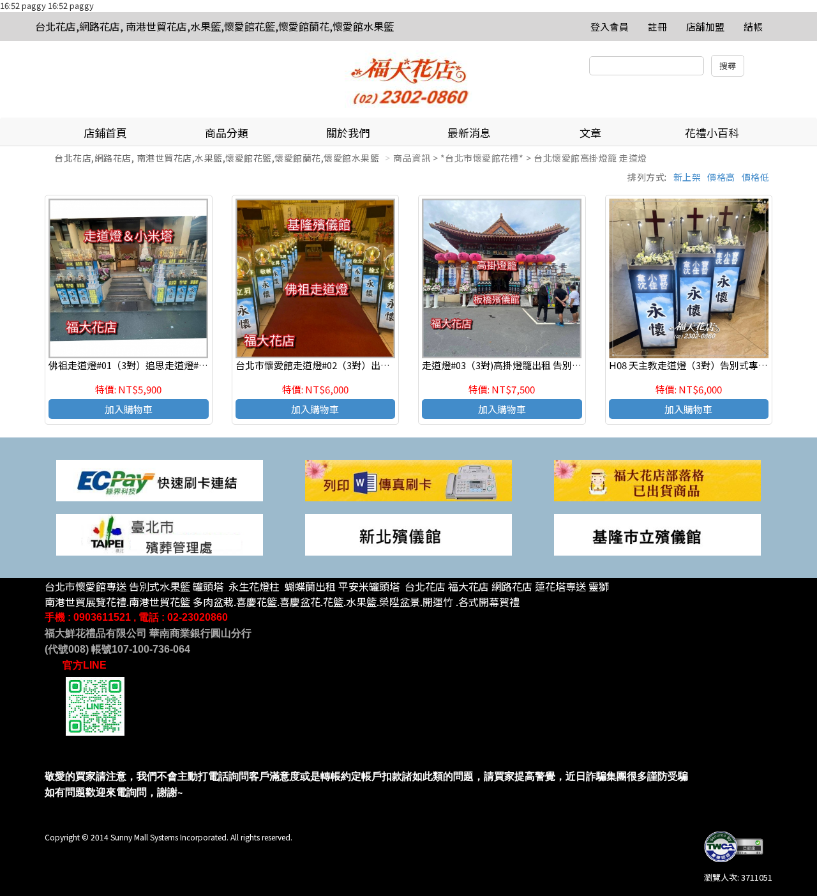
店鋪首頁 (105, 132)
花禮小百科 (712, 132)
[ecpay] (159, 479)
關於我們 (348, 132)
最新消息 (469, 132)
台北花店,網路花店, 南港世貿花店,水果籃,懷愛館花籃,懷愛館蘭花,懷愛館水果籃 (214, 26)
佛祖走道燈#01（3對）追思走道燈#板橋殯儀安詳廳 (157, 365)
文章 (590, 132)
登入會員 (609, 26)
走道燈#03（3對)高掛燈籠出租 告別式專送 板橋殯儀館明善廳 (550, 365)
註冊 (657, 26)
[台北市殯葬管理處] (159, 534)
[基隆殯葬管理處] (657, 534)
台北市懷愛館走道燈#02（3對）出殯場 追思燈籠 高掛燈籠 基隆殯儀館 (383, 365)
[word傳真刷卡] (408, 479)
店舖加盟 (705, 26)
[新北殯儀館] (408, 534)
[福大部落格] (657, 479)
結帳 (753, 26)
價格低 (756, 177)
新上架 (687, 177)
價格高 (721, 177)
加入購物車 (129, 409)
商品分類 (226, 132)
